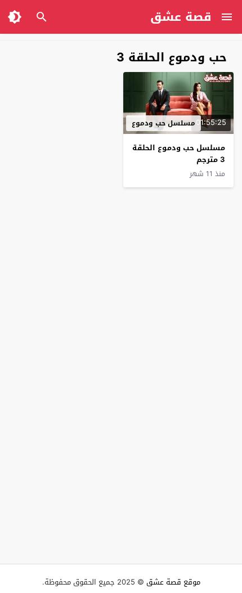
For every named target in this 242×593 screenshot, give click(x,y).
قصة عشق (181, 17)
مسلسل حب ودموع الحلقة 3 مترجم (178, 154)
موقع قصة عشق (173, 582)
